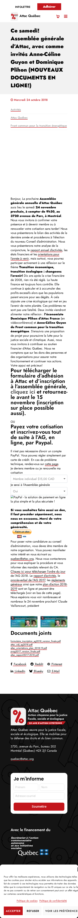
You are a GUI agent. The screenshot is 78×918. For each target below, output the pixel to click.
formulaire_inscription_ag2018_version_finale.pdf (36, 641)
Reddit (38, 664)
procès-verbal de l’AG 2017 (28, 580)
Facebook (19, 664)
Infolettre (22, 7)
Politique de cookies (27, 901)
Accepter (13, 911)
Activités (16, 110)
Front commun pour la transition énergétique (39, 126)
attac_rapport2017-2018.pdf (25, 655)
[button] (65, 16)
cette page (51, 464)
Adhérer (49, 6)
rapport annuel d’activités (46, 250)
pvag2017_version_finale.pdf (25, 651)
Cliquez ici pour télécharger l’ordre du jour (38, 571)
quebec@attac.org (22, 558)
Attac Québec (30, 15)
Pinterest (56, 664)
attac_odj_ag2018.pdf (22, 644)
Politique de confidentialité (53, 901)
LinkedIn (19, 671)
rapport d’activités (45, 575)
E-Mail (55, 671)
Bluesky (38, 671)
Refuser (33, 911)
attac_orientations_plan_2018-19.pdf (29, 648)
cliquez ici (24, 392)
